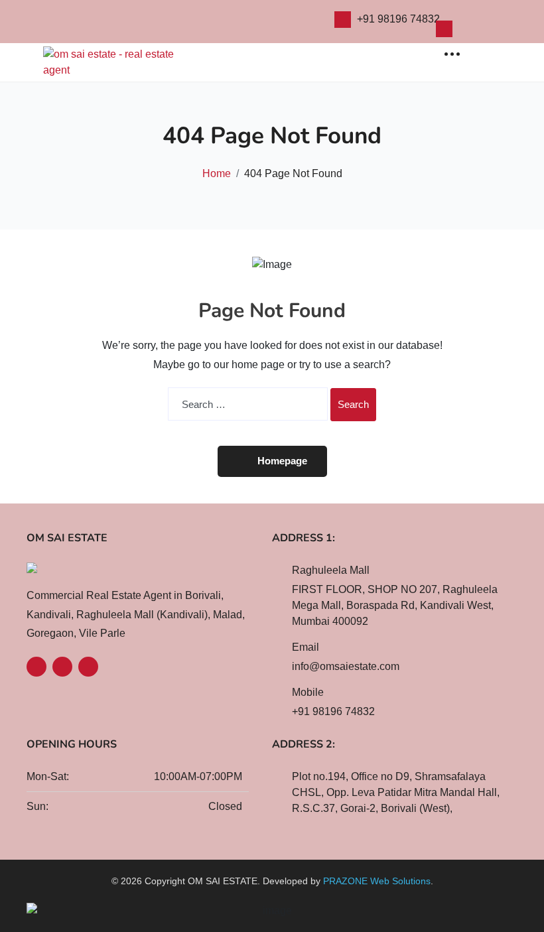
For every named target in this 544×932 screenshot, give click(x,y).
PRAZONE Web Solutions (377, 881)
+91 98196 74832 (398, 19)
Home (216, 173)
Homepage (282, 460)
